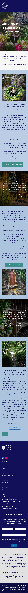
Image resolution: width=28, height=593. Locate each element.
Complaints (4, 464)
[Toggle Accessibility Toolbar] (2, 590)
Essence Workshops (7, 511)
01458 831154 (7, 452)
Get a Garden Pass (6, 478)
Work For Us (5, 482)
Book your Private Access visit (9, 508)
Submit (14, 545)
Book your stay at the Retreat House (11, 501)
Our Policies (5, 461)
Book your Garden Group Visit (9, 499)
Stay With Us (5, 497)
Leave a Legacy (5, 487)
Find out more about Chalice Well (12, 164)
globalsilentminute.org (15, 429)
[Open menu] (24, 5)
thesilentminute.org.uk (15, 427)
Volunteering (5, 480)
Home (3, 468)
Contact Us (4, 473)
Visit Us (5, 434)
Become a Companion (7, 475)
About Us (4, 471)
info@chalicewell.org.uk (9, 454)
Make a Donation (6, 485)
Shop (3, 489)
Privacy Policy (16, 541)
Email (14, 532)
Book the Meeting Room (8, 506)
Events (3, 494)
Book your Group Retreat (8, 504)
